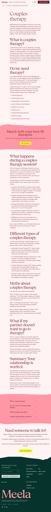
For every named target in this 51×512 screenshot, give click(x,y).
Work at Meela (42, 471)
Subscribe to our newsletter (10, 476)
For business (29, 474)
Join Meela (29, 485)
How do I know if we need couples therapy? (20, 406)
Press (27, 476)
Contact (40, 474)
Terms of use (10, 504)
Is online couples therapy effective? (21, 416)
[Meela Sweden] (5, 2)
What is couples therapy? (17, 401)
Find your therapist (25, 450)
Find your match (25, 143)
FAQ (39, 468)
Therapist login (30, 488)
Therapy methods (16, 5)
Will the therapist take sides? (18, 412)
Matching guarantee (31, 471)
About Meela (29, 468)
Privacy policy (15, 504)
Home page (9, 5)
